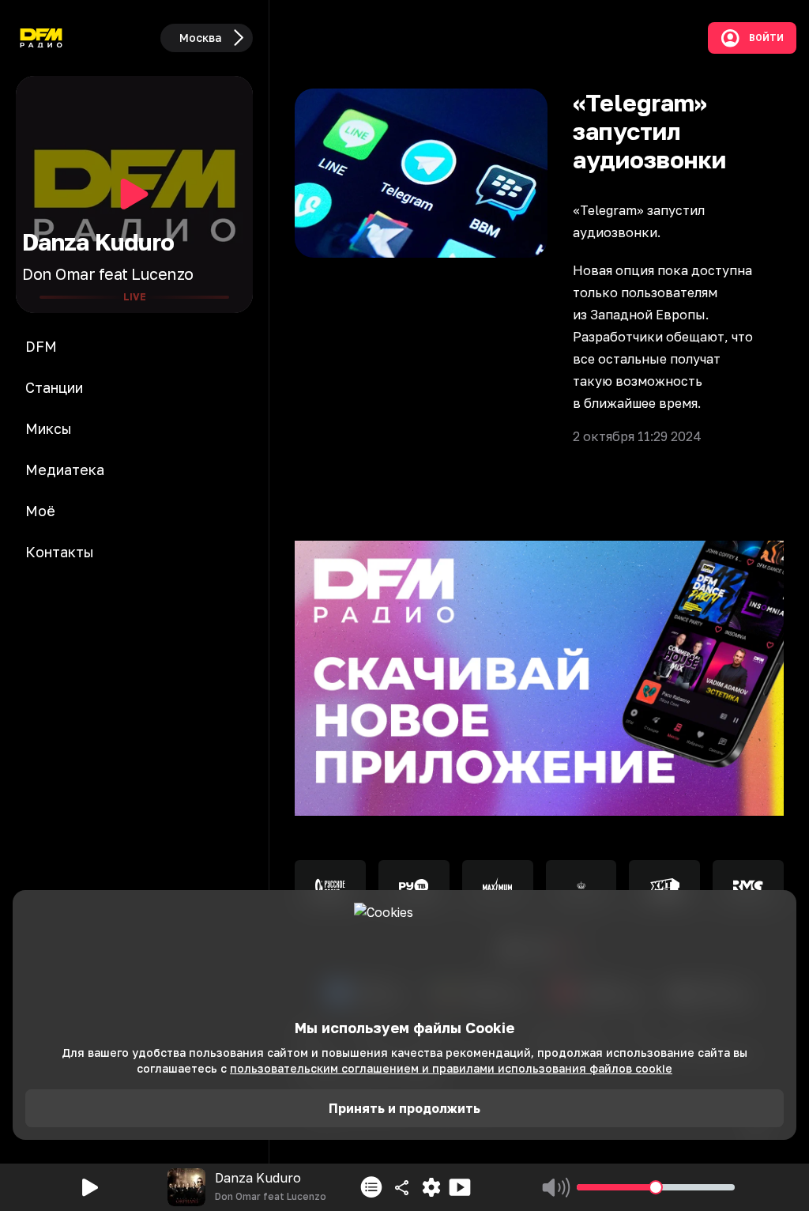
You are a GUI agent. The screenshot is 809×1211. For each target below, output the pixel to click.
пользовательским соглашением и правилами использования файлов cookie (451, 1068)
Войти (766, 37)
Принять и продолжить (404, 1108)
